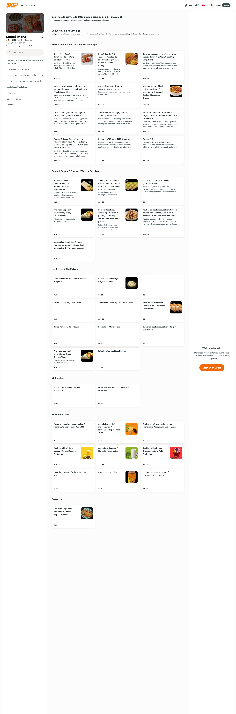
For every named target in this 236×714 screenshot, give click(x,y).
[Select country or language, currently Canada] (203, 5)
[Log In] (211, 5)
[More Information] (42, 37)
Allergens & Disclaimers (31, 46)
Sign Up (226, 5)
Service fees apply (13, 46)
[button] (25, 62)
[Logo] (13, 5)
